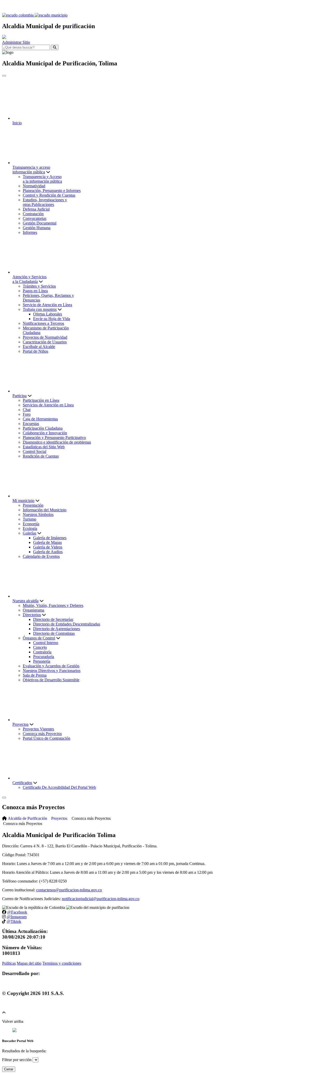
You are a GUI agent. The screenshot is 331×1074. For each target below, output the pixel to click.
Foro (27, 414)
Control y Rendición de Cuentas (49, 195)
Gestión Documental (39, 223)
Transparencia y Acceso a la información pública (42, 178)
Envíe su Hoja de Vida (51, 318)
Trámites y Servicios (39, 286)
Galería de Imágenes (49, 538)
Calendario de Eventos (41, 556)
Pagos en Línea (35, 291)
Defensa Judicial (36, 209)
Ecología (30, 528)
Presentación (33, 505)
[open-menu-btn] (4, 797)
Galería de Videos (47, 547)
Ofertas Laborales (47, 314)
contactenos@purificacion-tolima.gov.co (69, 890)
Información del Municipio (44, 510)
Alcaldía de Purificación (27, 818)
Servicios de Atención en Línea (48, 405)
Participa (19, 395)
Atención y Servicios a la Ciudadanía (29, 279)
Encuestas (31, 423)
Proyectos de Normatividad (45, 337)
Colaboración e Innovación (45, 433)
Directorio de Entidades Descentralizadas (66, 624)
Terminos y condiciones (61, 963)
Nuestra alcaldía (25, 601)
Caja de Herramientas (40, 419)
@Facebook (17, 912)
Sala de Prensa (35, 675)
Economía (31, 524)
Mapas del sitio (29, 963)
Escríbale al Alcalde (39, 346)
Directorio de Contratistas (54, 633)
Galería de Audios (48, 552)
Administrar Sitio (16, 42)
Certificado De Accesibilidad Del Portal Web (59, 787)
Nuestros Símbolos (38, 514)
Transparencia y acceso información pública (31, 169)
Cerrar (8, 1069)
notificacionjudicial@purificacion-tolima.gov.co (100, 899)
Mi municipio (23, 500)
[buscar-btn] (54, 47)
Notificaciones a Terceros (43, 323)
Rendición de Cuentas (41, 456)
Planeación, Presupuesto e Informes (52, 190)
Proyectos (20, 724)
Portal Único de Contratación (46, 738)
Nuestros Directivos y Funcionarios (51, 670)
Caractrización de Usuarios (45, 342)
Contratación (33, 214)
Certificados (22, 783)
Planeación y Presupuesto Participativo (54, 437)
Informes (30, 232)
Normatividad (34, 186)
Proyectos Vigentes (38, 729)
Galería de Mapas (47, 542)
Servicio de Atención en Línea (47, 305)
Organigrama (33, 610)
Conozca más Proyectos (42, 733)
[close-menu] (4, 75)
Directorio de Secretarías (53, 619)
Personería (41, 661)
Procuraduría (43, 656)
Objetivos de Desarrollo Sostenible (51, 680)
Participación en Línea (41, 400)
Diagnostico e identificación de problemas (57, 442)
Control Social (34, 451)
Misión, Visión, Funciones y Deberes (53, 605)
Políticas (9, 963)
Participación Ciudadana (43, 428)
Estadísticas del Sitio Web (44, 447)
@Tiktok (14, 921)
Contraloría (42, 652)
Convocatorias (34, 218)
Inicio (17, 123)
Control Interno (45, 642)
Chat (27, 409)
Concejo (40, 647)
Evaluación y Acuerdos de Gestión (51, 666)
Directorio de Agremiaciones (56, 629)
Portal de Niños (35, 351)
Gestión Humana (36, 228)
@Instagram (17, 917)
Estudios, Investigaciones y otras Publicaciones (45, 202)
